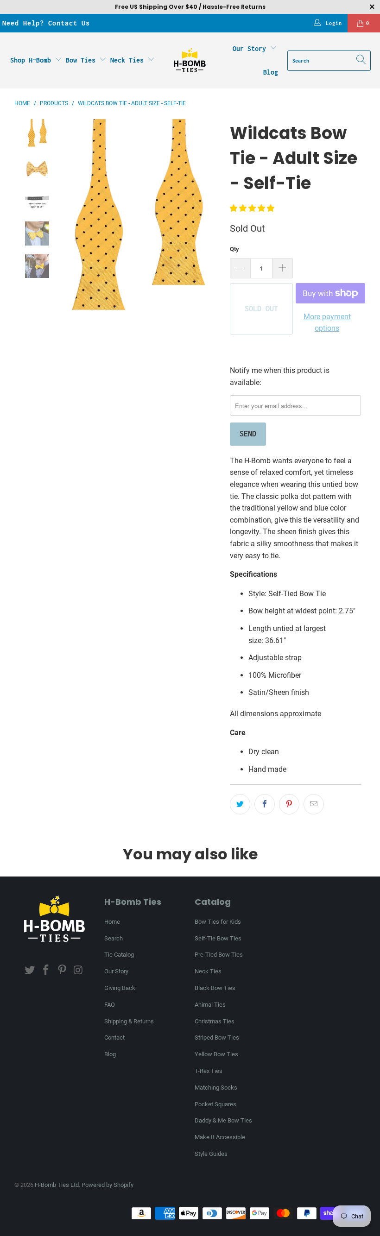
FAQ (109, 1004)
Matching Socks (216, 1087)
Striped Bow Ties (217, 1037)
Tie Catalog (119, 954)
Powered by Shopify (107, 1184)
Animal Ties (210, 1004)
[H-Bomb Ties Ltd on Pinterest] (62, 971)
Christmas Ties (214, 1021)
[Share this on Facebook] (264, 804)
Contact (114, 1037)
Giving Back (119, 987)
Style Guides (211, 1153)
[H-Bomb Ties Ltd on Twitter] (30, 971)
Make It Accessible (220, 1137)
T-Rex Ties (208, 1070)
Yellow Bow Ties (216, 1054)
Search (113, 938)
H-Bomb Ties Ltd (57, 1184)
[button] (252, 208)
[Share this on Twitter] (240, 804)
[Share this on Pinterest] (289, 804)
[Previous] (60, 221)
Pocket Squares (215, 1104)
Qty (234, 249)
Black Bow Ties (215, 987)
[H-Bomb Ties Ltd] (189, 61)
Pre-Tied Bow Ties (219, 954)
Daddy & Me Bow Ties (223, 1120)
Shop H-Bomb (30, 60)
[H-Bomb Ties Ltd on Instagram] (78, 971)
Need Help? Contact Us (46, 23)
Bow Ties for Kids (218, 921)
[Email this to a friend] (314, 804)
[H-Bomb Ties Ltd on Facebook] (46, 971)
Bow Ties (82, 60)
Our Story (249, 48)
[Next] (213, 221)
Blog (270, 72)
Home (112, 921)
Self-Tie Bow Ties (218, 938)
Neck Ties (128, 60)
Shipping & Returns (129, 1021)
